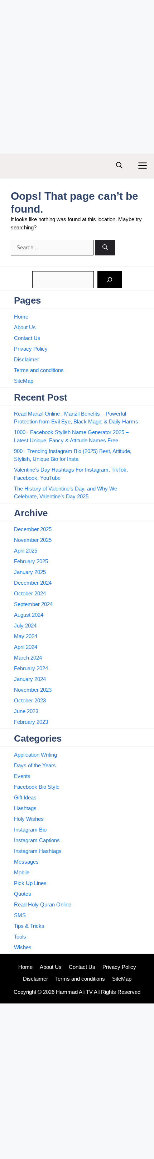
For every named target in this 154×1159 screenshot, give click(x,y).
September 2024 (33, 604)
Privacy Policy (31, 349)
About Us (25, 327)
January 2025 (30, 572)
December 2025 (33, 529)
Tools (20, 937)
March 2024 (28, 658)
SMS (20, 915)
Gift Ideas (25, 797)
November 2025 (33, 540)
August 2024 (28, 615)
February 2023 (31, 722)
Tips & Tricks (29, 926)
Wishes (23, 947)
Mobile (21, 872)
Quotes (22, 894)
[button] (119, 165)
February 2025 (31, 561)
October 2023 (30, 700)
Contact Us (27, 338)
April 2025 (25, 551)
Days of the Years (35, 765)
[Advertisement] (77, 76)
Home (21, 317)
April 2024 (25, 647)
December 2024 (33, 583)
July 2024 (25, 625)
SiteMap (23, 381)
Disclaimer (26, 359)
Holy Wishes (29, 819)
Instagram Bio (30, 830)
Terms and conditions (39, 370)
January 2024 (30, 679)
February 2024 (31, 668)
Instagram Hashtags (38, 851)
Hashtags (25, 808)
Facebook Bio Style (36, 787)
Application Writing (35, 755)
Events (22, 776)
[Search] (105, 248)
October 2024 (30, 593)
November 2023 (33, 690)
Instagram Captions (37, 840)
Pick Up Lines (30, 883)
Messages (26, 862)
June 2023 (26, 711)
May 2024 (25, 636)
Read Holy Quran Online (42, 904)
